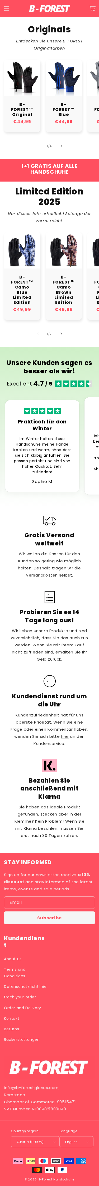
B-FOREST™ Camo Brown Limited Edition (64, 290)
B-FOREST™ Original (22, 109)
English (71, 1141)
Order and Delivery (22, 1008)
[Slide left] (38, 146)
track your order (20, 997)
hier (65, 736)
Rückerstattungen (22, 1039)
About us (13, 959)
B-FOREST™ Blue (64, 109)
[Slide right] (61, 146)
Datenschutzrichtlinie (25, 986)
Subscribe (49, 918)
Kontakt (11, 1018)
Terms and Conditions (14, 973)
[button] (6, 8)
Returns (11, 1029)
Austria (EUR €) (30, 1141)
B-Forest (46, 1179)
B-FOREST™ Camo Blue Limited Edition (22, 290)
